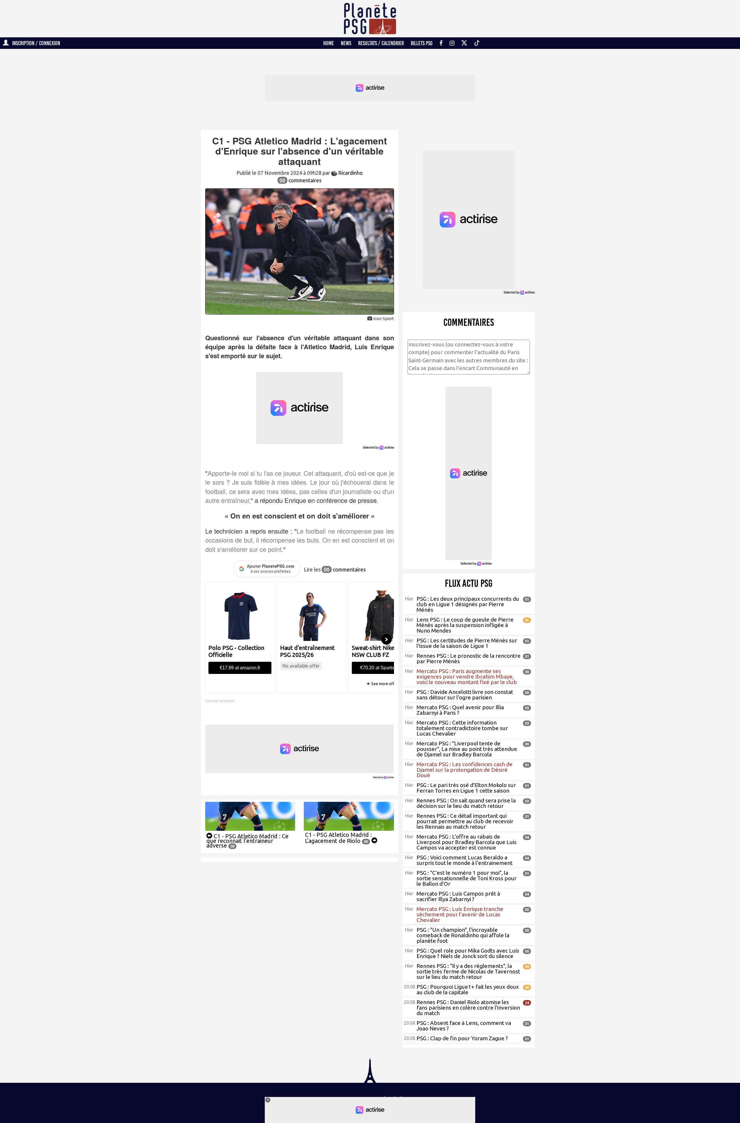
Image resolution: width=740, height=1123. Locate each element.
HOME (328, 43)
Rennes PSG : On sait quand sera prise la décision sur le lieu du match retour (466, 803)
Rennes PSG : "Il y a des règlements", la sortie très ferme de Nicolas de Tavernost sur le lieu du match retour (468, 971)
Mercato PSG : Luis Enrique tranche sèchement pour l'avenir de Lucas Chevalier (460, 914)
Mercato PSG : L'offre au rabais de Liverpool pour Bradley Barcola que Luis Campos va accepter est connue (467, 842)
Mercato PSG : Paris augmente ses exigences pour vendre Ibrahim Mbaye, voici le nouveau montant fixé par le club (467, 676)
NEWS (346, 43)
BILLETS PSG (421, 43)
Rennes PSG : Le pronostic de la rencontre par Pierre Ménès (469, 658)
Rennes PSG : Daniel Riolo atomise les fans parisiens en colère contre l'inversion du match (468, 1007)
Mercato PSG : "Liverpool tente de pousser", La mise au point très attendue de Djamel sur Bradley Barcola (467, 749)
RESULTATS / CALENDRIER (381, 43)
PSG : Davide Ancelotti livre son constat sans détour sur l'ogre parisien (465, 695)
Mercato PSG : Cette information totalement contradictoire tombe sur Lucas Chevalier (462, 728)
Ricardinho (350, 173)
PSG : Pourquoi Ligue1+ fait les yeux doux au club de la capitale (468, 989)
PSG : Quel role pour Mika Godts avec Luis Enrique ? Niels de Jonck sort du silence (468, 953)
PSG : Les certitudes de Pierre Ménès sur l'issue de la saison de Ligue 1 (467, 643)
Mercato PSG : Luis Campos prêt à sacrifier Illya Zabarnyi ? (458, 896)
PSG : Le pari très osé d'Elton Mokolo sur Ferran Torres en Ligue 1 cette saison (466, 788)
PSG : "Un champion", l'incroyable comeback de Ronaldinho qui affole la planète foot (463, 935)
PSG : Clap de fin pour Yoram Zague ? (462, 1038)
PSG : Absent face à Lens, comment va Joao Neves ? (464, 1026)
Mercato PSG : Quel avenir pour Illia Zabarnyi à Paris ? (460, 710)
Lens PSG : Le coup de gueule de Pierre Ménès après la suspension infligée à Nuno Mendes (465, 625)
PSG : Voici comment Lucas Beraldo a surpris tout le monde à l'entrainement (465, 860)
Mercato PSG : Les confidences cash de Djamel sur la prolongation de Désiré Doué (465, 769)
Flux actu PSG (469, 583)
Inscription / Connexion (34, 43)
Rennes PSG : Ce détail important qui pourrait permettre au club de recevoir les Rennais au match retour (465, 821)
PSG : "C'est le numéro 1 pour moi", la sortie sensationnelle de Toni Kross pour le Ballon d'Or (467, 878)
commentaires (300, 180)
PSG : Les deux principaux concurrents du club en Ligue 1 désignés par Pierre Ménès (468, 604)
